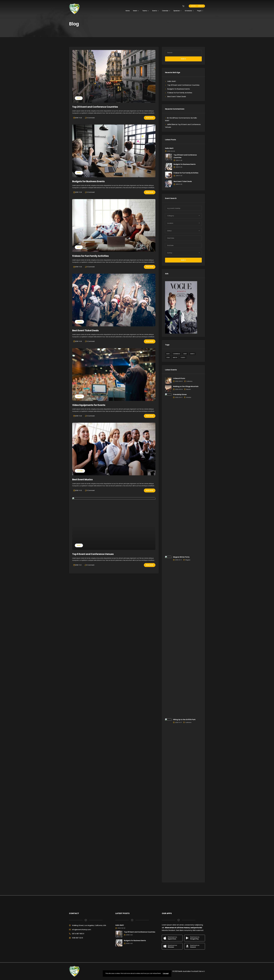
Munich (188, 389)
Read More (149, 118)
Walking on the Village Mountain (185, 386)
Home (128, 11)
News (79, 173)
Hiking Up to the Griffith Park (184, 719)
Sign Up (200, 6)
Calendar (165, 11)
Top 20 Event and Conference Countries (95, 106)
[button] (183, 215)
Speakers (176, 11)
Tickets (183, 357)
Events (154, 11)
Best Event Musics (82, 479)
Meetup (175, 357)
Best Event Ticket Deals (85, 330)
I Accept (166, 973)
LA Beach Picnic (179, 378)
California (189, 381)
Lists (78, 98)
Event (185, 353)
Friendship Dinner (180, 394)
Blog (168, 353)
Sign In (193, 6)
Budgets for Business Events (88, 181)
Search (183, 59)
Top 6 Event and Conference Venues (93, 554)
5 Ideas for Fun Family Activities (90, 255)
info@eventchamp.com (81, 929)
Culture (80, 471)
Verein (135, 11)
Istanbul (188, 397)
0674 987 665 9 (78, 933)
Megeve (187, 560)
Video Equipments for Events (88, 405)
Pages (199, 11)
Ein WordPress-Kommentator (178, 118)
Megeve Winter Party (181, 557)
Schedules (188, 11)
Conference (176, 353)
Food (168, 357)
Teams (144, 11)
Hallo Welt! (171, 81)
